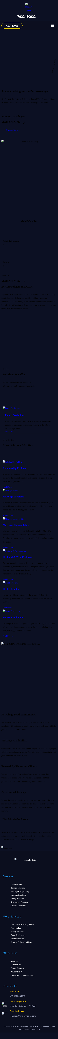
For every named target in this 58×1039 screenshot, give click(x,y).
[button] (52, 26)
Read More (9, 432)
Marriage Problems (13, 496)
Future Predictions (14, 415)
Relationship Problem (14, 468)
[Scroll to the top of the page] (1, 1036)
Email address (17, 1011)
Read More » (8, 487)
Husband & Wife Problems (17, 557)
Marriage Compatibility (16, 525)
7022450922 (26, 17)
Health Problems (12, 589)
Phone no (15, 991)
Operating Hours (18, 1001)
